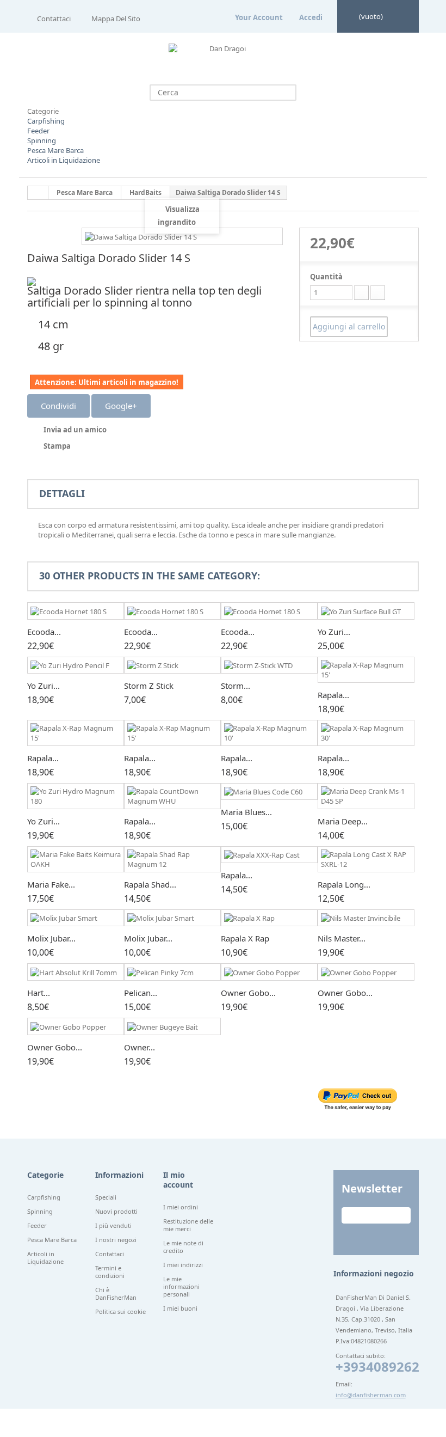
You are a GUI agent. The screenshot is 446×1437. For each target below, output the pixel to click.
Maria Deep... (343, 821)
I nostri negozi (116, 1240)
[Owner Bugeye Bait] (172, 1026)
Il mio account (178, 1180)
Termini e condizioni (110, 1272)
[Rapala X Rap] (269, 918)
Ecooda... (44, 631)
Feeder (38, 131)
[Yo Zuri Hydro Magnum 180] (75, 796)
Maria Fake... (51, 884)
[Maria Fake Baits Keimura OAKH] (75, 859)
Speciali (105, 1197)
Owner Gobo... (248, 992)
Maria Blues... (246, 811)
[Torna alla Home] (38, 192)
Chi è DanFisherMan (116, 1293)
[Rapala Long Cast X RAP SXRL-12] (366, 859)
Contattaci (54, 18)
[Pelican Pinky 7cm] (172, 972)
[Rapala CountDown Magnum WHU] (172, 796)
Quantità (326, 277)
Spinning (41, 140)
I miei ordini (180, 1207)
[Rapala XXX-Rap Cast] (269, 855)
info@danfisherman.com (371, 1395)
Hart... (38, 992)
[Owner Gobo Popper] (269, 972)
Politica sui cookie (120, 1312)
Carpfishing (46, 121)
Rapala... (333, 694)
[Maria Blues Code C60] (269, 791)
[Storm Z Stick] (172, 665)
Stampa (57, 446)
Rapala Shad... (150, 884)
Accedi (311, 17)
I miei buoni (180, 1308)
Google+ (121, 405)
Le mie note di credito (183, 1247)
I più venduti (113, 1226)
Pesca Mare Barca (55, 150)
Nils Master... (342, 938)
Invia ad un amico (75, 430)
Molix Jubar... (51, 938)
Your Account (259, 17)
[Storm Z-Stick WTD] (269, 665)
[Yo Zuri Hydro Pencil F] (75, 665)
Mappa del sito (115, 18)
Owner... (139, 1047)
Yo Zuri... (334, 631)
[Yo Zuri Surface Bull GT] (366, 611)
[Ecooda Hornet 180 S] (75, 611)
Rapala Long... (344, 884)
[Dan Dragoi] (223, 57)
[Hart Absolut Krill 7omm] (75, 972)
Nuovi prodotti (116, 1211)
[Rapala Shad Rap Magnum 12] (172, 859)
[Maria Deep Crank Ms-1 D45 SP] (366, 796)
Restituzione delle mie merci (188, 1225)
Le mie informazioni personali (181, 1286)
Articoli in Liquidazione (63, 160)
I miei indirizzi (183, 1265)
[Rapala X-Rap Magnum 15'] (366, 670)
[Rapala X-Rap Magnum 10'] (269, 733)
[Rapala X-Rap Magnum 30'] (366, 733)
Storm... (235, 685)
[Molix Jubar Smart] (75, 918)
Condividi (58, 405)
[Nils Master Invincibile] (366, 918)
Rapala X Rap (245, 938)
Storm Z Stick (149, 685)
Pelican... (140, 992)
